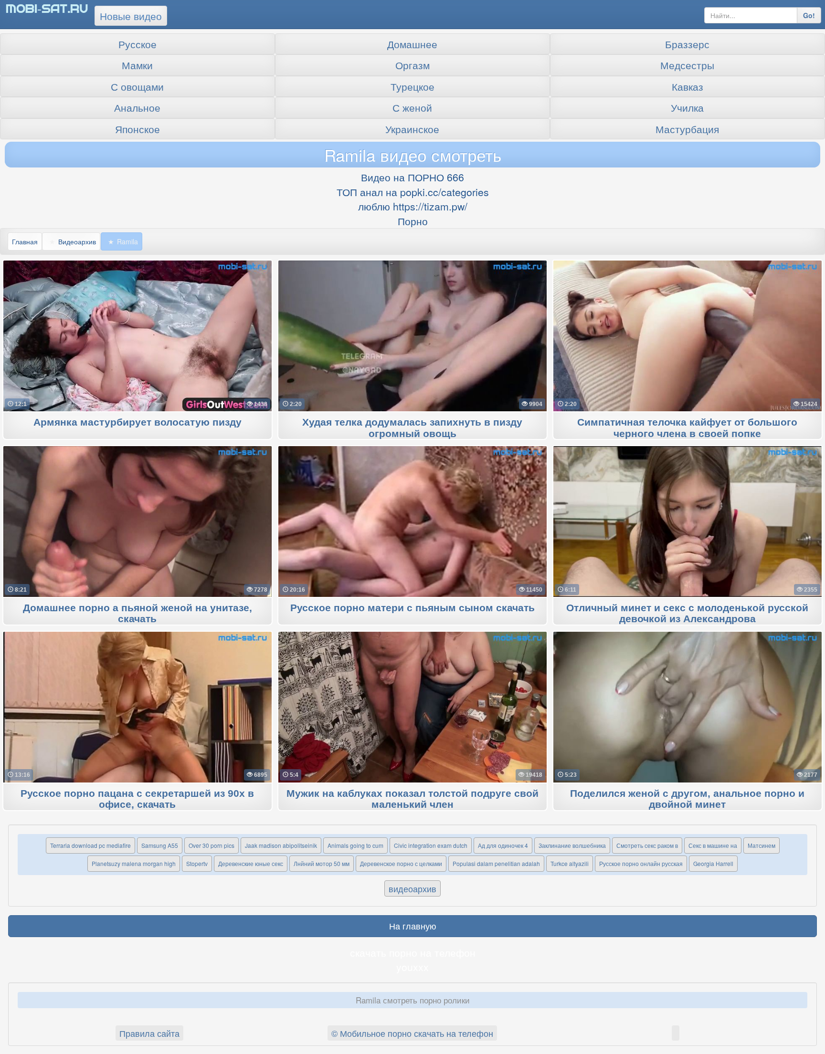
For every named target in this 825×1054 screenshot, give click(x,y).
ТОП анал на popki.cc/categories (413, 192)
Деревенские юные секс (250, 863)
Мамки (137, 65)
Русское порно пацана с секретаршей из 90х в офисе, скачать (137, 799)
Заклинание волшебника (572, 845)
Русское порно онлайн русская (641, 863)
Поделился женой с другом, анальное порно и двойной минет (687, 799)
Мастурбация (687, 129)
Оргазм (412, 65)
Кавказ (687, 86)
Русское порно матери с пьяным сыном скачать (412, 608)
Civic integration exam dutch (430, 845)
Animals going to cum (355, 845)
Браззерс (687, 44)
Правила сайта (149, 1033)
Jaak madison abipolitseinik (281, 845)
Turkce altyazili (569, 863)
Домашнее (412, 44)
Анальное (137, 107)
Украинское (412, 129)
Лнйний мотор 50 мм (321, 863)
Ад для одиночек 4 (503, 845)
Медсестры (687, 65)
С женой (412, 107)
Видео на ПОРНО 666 (412, 177)
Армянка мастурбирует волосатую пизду (137, 422)
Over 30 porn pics (211, 845)
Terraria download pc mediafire (90, 845)
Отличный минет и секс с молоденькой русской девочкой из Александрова (687, 614)
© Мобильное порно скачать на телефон (412, 1033)
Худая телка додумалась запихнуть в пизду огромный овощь (412, 428)
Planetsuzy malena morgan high (134, 863)
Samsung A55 (159, 845)
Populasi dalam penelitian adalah (496, 863)
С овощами (137, 86)
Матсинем (761, 845)
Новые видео (131, 16)
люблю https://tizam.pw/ (412, 206)
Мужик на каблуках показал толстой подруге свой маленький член (412, 799)
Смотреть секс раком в (647, 845)
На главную (412, 925)
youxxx (412, 967)
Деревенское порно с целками (401, 863)
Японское (137, 129)
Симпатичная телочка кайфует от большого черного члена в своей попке (687, 428)
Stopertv (197, 863)
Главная (25, 241)
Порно (413, 221)
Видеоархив (77, 241)
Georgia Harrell (713, 863)
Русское (137, 44)
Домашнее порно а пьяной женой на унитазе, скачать (137, 614)
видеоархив (412, 888)
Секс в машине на (712, 845)
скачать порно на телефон (413, 952)
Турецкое (412, 86)
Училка (687, 107)
